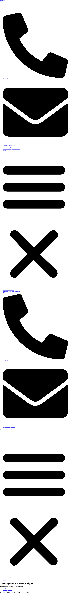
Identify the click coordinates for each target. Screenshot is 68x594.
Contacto (4, 150)
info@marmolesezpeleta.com (9, 145)
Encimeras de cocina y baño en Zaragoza (11, 149)
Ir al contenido (3, 0)
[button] (34, 220)
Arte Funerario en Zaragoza (8, 147)
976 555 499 (5, 78)
